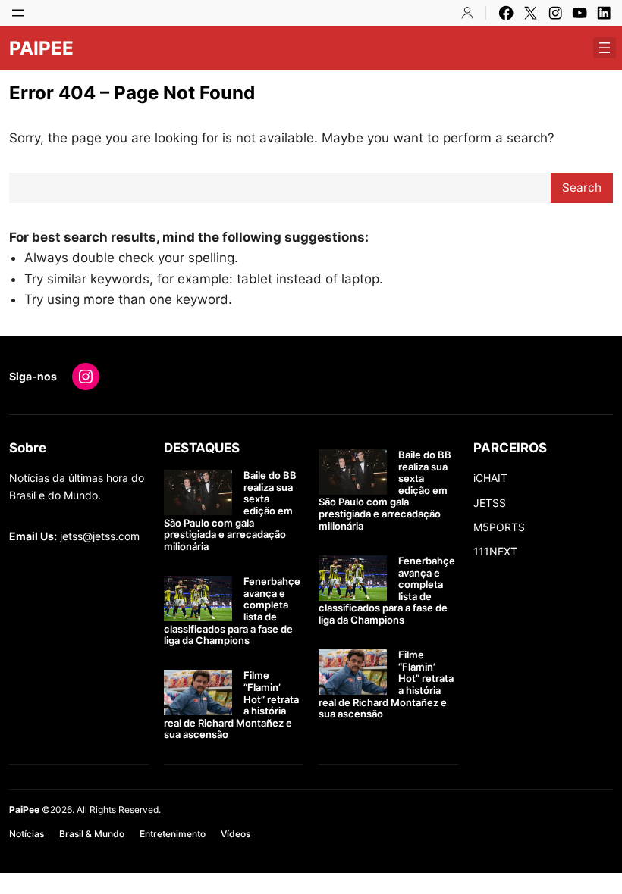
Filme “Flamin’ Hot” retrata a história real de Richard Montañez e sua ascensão (231, 705)
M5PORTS (499, 526)
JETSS (489, 502)
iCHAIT (490, 477)
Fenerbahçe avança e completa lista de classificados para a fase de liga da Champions (232, 611)
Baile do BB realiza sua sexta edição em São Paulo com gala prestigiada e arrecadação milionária (230, 511)
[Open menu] (18, 13)
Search (582, 187)
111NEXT (495, 551)
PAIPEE (41, 48)
